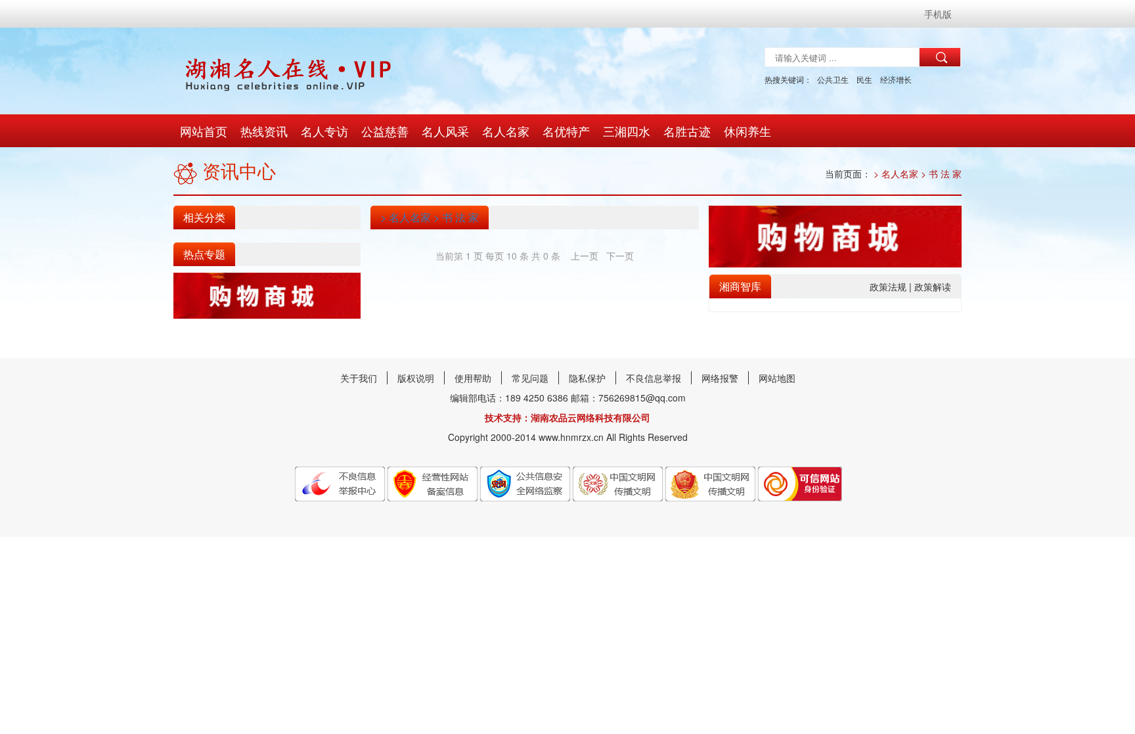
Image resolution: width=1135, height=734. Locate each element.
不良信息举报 (653, 377)
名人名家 (505, 130)
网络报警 (719, 377)
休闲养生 (747, 130)
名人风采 (445, 130)
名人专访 (324, 130)
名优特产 (566, 130)
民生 (864, 79)
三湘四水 (626, 130)
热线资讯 (264, 130)
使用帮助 (473, 377)
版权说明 (415, 377)
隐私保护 (587, 377)
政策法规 (889, 286)
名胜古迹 (687, 130)
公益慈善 (385, 130)
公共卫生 (833, 79)
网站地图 (777, 377)
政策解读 (932, 286)
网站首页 (203, 130)
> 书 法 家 (940, 173)
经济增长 (896, 79)
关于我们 (358, 377)
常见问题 (530, 377)
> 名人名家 (896, 173)
